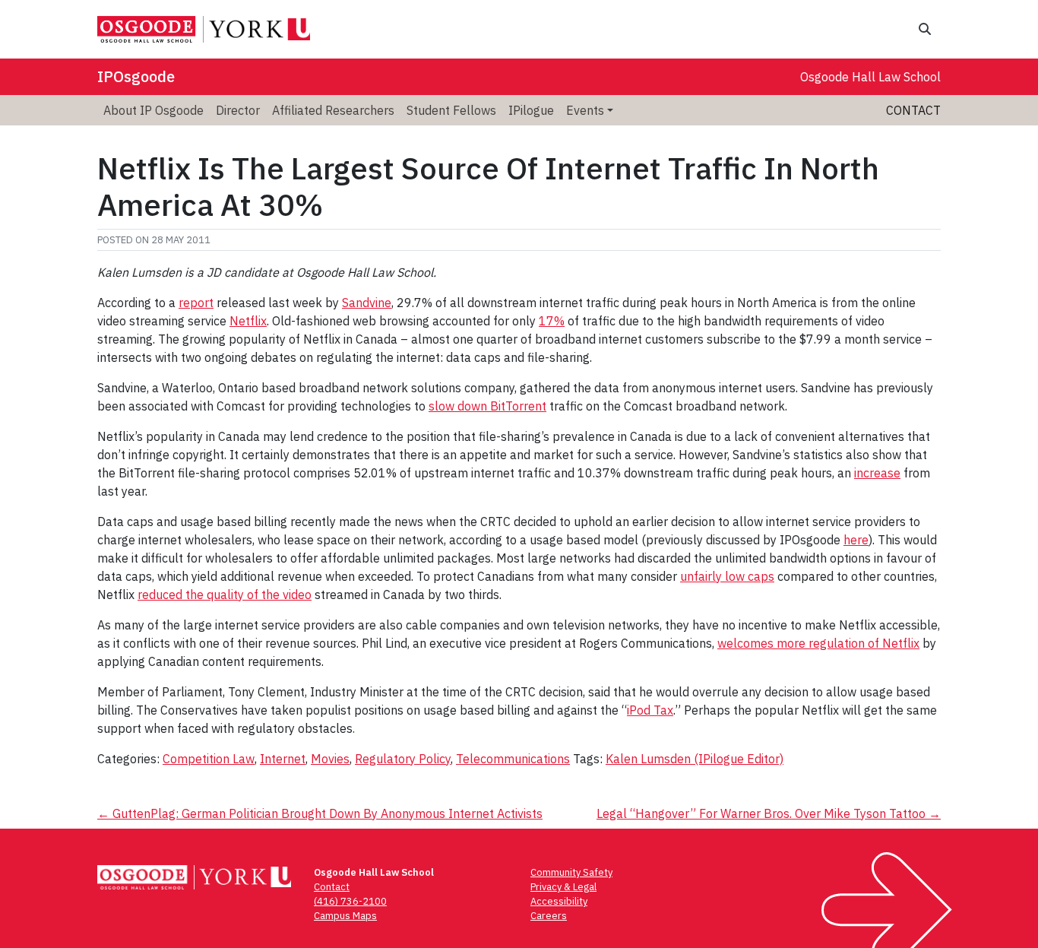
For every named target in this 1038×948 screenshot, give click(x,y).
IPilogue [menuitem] (531, 110)
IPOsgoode (136, 76)
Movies (330, 758)
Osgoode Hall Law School (870, 76)
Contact (913, 110)
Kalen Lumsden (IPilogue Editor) (694, 758)
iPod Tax (650, 710)
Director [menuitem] (238, 110)
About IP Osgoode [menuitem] (153, 110)
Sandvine (366, 302)
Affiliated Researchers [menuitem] (333, 110)
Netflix (248, 320)
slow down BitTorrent (487, 406)
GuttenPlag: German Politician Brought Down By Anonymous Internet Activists (320, 813)
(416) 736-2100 (350, 901)
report (196, 302)
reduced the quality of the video (225, 594)
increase (877, 472)
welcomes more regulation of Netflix (818, 643)
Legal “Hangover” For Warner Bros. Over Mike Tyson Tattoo (769, 813)
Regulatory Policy (403, 758)
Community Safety (571, 872)
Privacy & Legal (563, 886)
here (856, 539)
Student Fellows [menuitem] (451, 110)
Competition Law (209, 758)
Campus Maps (345, 915)
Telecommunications (513, 758)
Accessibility (558, 901)
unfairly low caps (727, 576)
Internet (282, 758)
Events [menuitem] (585, 110)
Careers (548, 915)
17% (552, 320)
